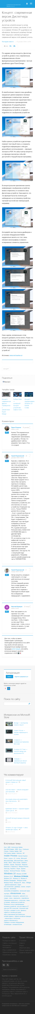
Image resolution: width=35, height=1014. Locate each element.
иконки (23, 886)
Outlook (12, 864)
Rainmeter (18, 864)
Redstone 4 (7, 866)
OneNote (6, 864)
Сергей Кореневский (17, 456)
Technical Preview (15, 871)
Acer (5, 847)
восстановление (9, 886)
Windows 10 (10, 873)
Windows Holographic (10, 880)
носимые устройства (10, 906)
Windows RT (17, 882)
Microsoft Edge (8, 860)
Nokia (26, 860)
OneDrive (24, 862)
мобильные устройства (17, 902)
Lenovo (11, 858)
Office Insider (16, 862)
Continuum (26, 849)
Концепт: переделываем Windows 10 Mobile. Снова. (29, 403)
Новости (22, 943)
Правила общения (25, 952)
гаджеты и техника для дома (12, 912)
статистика (22, 900)
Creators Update (13, 851)
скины (10, 898)
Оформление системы (9, 952)
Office (10, 862)
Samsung (6, 868)
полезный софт (23, 908)
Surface (6, 871)
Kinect (6, 858)
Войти (9, 676)
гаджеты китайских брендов (22, 916)
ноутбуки (6, 893)
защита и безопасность (11, 920)
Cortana (6, 851)
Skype (18, 868)
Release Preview (23, 866)
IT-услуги (6, 910)
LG (14, 858)
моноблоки (13, 888)
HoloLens (19, 853)
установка (7, 902)
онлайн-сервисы (9, 916)
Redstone (24, 864)
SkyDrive (12, 868)
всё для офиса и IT (23, 906)
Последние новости (9, 941)
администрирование (11, 884)
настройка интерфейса (11, 891)
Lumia (18, 858)
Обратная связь (24, 948)
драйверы (17, 886)
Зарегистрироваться (21, 676)
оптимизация (7, 896)
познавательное (17, 924)
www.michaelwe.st (15, 355)
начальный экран (25, 891)
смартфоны (25, 898)
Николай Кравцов (16, 606)
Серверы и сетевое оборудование (14, 922)
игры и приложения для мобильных (14, 914)
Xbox (23, 882)
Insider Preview (10, 856)
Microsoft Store (19, 860)
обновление (15, 893)
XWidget (28, 882)
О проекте (22, 941)
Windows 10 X (8, 878)
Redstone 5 (14, 866)
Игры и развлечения (9, 950)
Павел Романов (16, 427)
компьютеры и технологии (12, 918)
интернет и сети (15, 910)
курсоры (6, 888)
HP (23, 853)
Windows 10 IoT (8, 876)
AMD (9, 847)
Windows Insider (21, 880)
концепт (6, 369)
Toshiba (23, 871)
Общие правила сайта (26, 950)
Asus (20, 849)
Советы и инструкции (9, 943)
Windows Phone (8, 882)
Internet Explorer (23, 856)
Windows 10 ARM (21, 874)
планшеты (15, 896)
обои (23, 893)
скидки (6, 898)
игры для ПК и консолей (11, 908)
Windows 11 (16, 878)
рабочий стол (24, 896)
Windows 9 (24, 878)
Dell (20, 851)
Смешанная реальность (11, 900)
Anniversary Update (16, 847)
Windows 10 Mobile (21, 876)
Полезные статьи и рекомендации (14, 904)
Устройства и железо (9, 955)
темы (28, 900)
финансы (23, 910)
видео (19, 884)
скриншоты (16, 898)
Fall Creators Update (10, 853)
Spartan (23, 868)
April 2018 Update (9, 849)
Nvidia (5, 862)
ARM (16, 849)
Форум (21, 945)
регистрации (16, 649)
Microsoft (24, 858)
